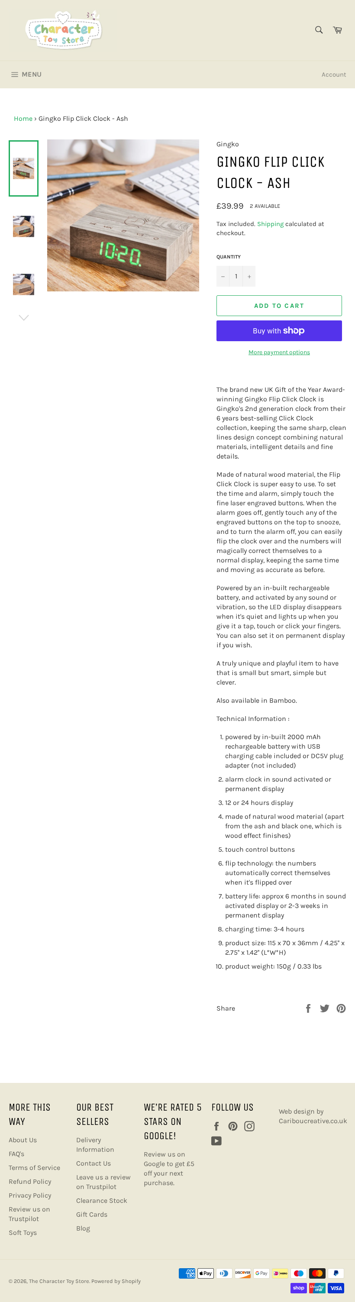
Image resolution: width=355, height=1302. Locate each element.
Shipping (270, 224)
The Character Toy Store (59, 1281)
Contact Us (93, 1163)
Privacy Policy (30, 1195)
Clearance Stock (101, 1200)
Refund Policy (30, 1181)
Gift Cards (91, 1214)
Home (23, 118)
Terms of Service (34, 1167)
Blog (83, 1228)
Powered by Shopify (116, 1281)
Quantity (228, 257)
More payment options (279, 352)
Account (334, 74)
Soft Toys (23, 1232)
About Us (23, 1140)
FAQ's (16, 1154)
